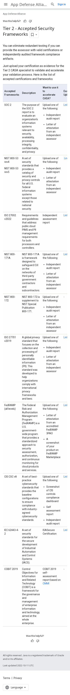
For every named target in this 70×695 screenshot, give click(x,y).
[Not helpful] (30, 21)
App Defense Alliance (29, 4)
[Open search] (52, 4)
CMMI (46, 583)
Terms (6, 678)
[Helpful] (25, 21)
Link (66, 104)
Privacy (18, 678)
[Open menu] (5, 4)
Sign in (62, 4)
